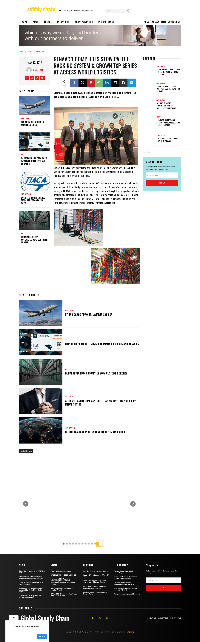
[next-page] (149, 151)
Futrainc (130, 631)
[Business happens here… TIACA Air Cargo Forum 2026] (34, 181)
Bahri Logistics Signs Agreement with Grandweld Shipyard (95, 587)
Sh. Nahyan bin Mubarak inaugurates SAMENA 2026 (124, 583)
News (159, 117)
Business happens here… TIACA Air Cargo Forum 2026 (33, 200)
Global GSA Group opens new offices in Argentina (95, 432)
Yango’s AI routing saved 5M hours (127, 594)
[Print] (123, 83)
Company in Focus (36, 51)
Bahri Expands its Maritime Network (96, 571)
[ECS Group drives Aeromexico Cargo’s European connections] (148, 104)
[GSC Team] (29, 70)
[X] (37, 78)
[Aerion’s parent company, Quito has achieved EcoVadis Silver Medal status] (40, 401)
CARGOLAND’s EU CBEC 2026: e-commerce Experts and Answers (34, 161)
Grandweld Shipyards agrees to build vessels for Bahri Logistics (168, 122)
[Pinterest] (91, 83)
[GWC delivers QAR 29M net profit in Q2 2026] (148, 138)
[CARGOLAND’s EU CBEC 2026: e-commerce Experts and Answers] (34, 141)
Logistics (161, 135)
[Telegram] (131, 83)
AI (22, 155)
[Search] (128, 11)
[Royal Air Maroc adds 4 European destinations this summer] (148, 87)
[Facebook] (27, 78)
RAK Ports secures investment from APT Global (125, 589)
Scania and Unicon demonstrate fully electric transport (126, 578)
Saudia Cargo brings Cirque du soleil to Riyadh (62, 589)
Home (21, 51)
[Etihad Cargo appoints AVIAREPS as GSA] (34, 105)
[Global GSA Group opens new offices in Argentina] (40, 430)
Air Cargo (26, 118)
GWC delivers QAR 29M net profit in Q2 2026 (167, 139)
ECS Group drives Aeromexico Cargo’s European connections (166, 105)
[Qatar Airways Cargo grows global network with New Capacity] (148, 70)
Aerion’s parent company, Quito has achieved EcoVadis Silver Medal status (101, 402)
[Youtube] (42, 78)
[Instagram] (32, 78)
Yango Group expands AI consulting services (123, 572)
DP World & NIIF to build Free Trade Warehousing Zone (64, 595)
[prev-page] (144, 151)
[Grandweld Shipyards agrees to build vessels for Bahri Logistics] (148, 121)
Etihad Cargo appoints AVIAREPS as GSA (32, 123)
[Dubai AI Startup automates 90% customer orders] (34, 220)
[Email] (115, 83)
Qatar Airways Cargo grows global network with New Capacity (168, 72)
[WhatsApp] (99, 83)
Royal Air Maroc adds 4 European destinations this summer (168, 89)
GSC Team (38, 70)
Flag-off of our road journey (61, 571)
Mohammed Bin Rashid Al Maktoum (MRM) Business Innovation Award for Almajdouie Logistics (63, 581)
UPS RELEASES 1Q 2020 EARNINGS (63, 575)
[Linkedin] (107, 83)
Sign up (162, 183)
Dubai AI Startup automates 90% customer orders (34, 239)
